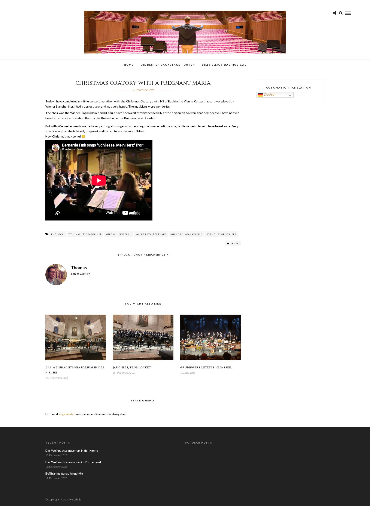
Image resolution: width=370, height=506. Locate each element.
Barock (124, 254)
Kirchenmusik (157, 254)
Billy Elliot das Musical (224, 64)
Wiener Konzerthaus (151, 234)
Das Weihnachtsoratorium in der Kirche (71, 450)
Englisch (57, 234)
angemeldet (67, 414)
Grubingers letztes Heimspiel (206, 367)
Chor (138, 254)
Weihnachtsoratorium (85, 234)
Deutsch (269, 94)
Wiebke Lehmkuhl (118, 234)
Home (129, 64)
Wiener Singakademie (186, 234)
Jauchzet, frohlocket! (132, 367)
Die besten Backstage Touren (168, 64)
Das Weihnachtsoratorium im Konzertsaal (73, 462)
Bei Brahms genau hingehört (64, 473)
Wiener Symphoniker (222, 234)
